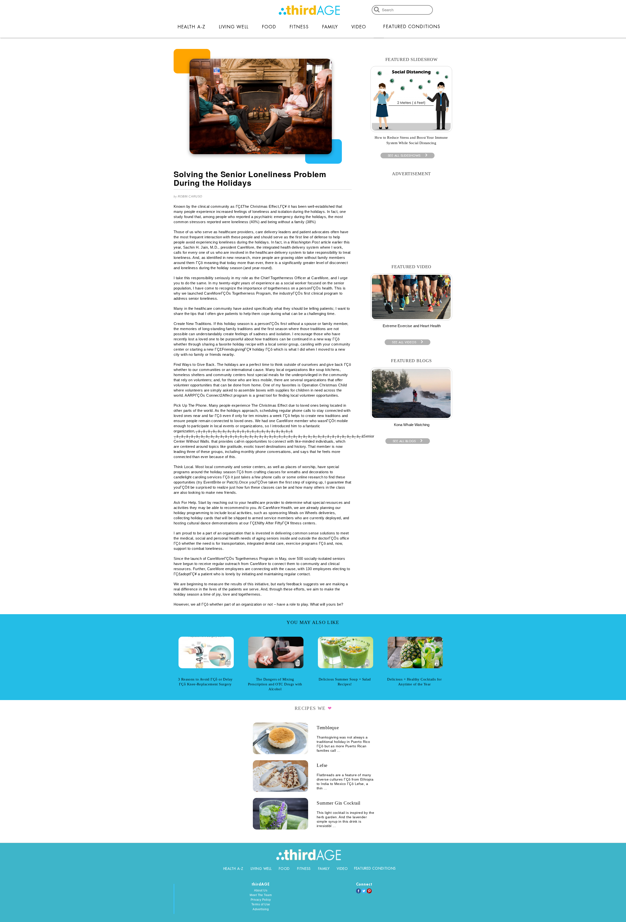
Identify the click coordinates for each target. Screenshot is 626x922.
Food (269, 27)
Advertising (261, 909)
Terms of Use (260, 904)
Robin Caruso (190, 196)
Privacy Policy (261, 899)
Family (330, 27)
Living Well (233, 27)
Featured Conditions (411, 26)
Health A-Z (191, 27)
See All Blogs (404, 441)
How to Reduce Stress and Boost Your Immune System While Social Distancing (411, 140)
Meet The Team (261, 895)
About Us (260, 890)
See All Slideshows (404, 155)
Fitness (299, 27)
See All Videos (404, 342)
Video (358, 27)
